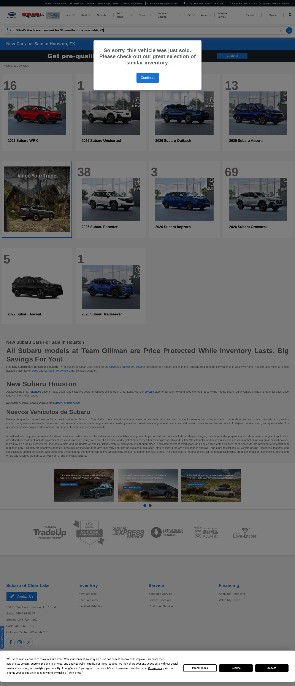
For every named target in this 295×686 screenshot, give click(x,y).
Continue (148, 78)
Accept (271, 668)
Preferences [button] (74, 672)
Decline (236, 668)
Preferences (200, 668)
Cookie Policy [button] (155, 668)
